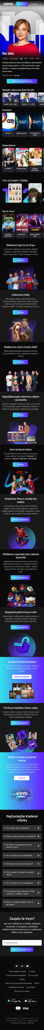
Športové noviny (22, 133)
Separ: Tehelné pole (35, 235)
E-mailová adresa (11, 943)
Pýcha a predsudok (35, 169)
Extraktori (8, 168)
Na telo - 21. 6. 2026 (28, 104)
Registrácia (22, 4)
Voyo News (30, 987)
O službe (31, 971)
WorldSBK (33, 459)
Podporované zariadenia (16, 975)
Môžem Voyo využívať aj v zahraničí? (20, 836)
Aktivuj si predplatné (20, 520)
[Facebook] (16, 966)
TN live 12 (8, 133)
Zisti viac (20, 312)
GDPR (36, 983)
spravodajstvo (14, 58)
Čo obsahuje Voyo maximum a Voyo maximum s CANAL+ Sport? (19, 892)
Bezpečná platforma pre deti (20, 612)
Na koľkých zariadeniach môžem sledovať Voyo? (18, 846)
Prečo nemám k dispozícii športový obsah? (19, 873)
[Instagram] (22, 966)
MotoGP (16, 459)
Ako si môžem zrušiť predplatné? (18, 855)
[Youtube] (27, 966)
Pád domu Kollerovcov (8, 235)
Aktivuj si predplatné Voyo (22, 81)
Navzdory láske (21, 168)
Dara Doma (21, 234)
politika (5, 58)
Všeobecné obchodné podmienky (18, 983)
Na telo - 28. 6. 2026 (10, 104)
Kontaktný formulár (16, 987)
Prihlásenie (35, 4)
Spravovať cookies (22, 991)
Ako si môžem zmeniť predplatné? (18, 883)
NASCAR (23, 459)
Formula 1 (31, 456)
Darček (22, 979)
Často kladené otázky (17, 971)
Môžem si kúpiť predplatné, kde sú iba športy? (18, 903)
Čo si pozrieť (33, 975)
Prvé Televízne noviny (34, 134)
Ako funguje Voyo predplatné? (16, 828)
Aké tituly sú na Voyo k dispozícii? (18, 864)
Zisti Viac (20, 260)
